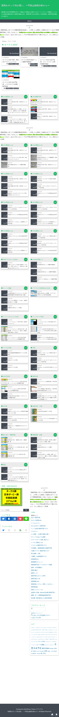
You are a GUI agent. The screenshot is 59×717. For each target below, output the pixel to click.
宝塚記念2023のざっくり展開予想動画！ (47, 271)
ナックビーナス (46, 636)
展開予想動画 (46, 648)
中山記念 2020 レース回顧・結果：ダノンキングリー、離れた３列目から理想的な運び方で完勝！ (47, 456)
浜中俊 (52, 651)
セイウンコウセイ (37, 634)
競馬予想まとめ (35, 578)
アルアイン (38, 627)
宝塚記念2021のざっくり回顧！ (45, 447)
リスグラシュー (48, 641)
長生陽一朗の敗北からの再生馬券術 (41, 598)
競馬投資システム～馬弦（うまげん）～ (42, 584)
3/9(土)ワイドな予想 (13, 360)
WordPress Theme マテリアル (33, 709)
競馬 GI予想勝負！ (37, 567)
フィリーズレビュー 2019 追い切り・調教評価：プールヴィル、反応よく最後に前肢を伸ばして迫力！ (17, 330)
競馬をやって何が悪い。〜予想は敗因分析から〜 (25, 5)
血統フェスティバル (37, 589)
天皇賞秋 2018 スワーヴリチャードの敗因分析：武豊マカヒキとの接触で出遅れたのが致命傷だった (47, 397)
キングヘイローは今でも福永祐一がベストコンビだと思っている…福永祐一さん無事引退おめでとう (17, 478)
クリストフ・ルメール (41, 629)
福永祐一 (34, 653)
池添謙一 (49, 651)
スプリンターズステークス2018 (46, 632)
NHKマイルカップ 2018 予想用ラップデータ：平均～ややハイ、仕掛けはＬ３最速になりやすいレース (17, 266)
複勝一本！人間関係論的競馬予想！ (41, 595)
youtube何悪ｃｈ (33, 65)
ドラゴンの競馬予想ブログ (39, 545)
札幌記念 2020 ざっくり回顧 (15, 307)
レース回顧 (40, 644)
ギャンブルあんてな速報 (38, 537)
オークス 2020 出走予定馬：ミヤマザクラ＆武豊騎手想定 (10, 84)
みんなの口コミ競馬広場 (38, 526)
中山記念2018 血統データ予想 (44, 411)
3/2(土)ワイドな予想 (13, 367)
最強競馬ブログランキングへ (36, 613)
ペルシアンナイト (41, 639)
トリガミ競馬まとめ (37, 542)
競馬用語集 (34, 587)
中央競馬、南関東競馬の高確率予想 (41, 548)
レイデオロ (53, 641)
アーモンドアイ (49, 627)
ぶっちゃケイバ (35, 523)
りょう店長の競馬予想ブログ (39, 528)
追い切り (43, 653)
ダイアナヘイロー (44, 634)
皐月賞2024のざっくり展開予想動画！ (46, 264)
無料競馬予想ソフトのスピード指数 (41, 564)
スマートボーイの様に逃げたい (40, 539)
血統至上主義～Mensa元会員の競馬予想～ (43, 592)
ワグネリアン (51, 644)
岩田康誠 (51, 648)
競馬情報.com (35, 581)
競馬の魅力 (34, 570)
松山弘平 (38, 651)
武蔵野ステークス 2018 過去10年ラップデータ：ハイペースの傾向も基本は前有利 (47, 339)
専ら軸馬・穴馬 (35, 553)
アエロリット (33, 627)
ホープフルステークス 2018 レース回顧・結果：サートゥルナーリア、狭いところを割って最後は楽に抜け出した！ (17, 121)
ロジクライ (47, 644)
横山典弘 (42, 651)
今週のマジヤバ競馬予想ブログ (40, 551)
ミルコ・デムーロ (49, 639)
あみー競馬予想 (35, 517)
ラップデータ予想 (40, 641)
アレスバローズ (43, 627)
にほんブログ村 (36, 617)
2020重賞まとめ (12, 63)
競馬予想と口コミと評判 (38, 576)
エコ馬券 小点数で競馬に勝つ (40, 534)
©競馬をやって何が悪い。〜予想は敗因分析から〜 (23, 711)
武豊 (45, 651)
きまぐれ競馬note (36, 520)
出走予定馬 (53, 65)
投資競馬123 (34, 559)
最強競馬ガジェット (37, 562)
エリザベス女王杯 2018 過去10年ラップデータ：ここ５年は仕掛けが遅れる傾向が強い (47, 330)
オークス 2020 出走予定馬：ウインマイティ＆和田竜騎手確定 (47, 62)
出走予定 (37, 648)
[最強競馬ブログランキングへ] (38, 610)
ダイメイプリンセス (52, 634)
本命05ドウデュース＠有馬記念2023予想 (17, 214)
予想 (17, 63)
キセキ (33, 629)
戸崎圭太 (35, 651)
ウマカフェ (34, 531)
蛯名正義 (38, 653)
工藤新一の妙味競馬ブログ (39, 556)
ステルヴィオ (37, 632)
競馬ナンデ (34, 573)
